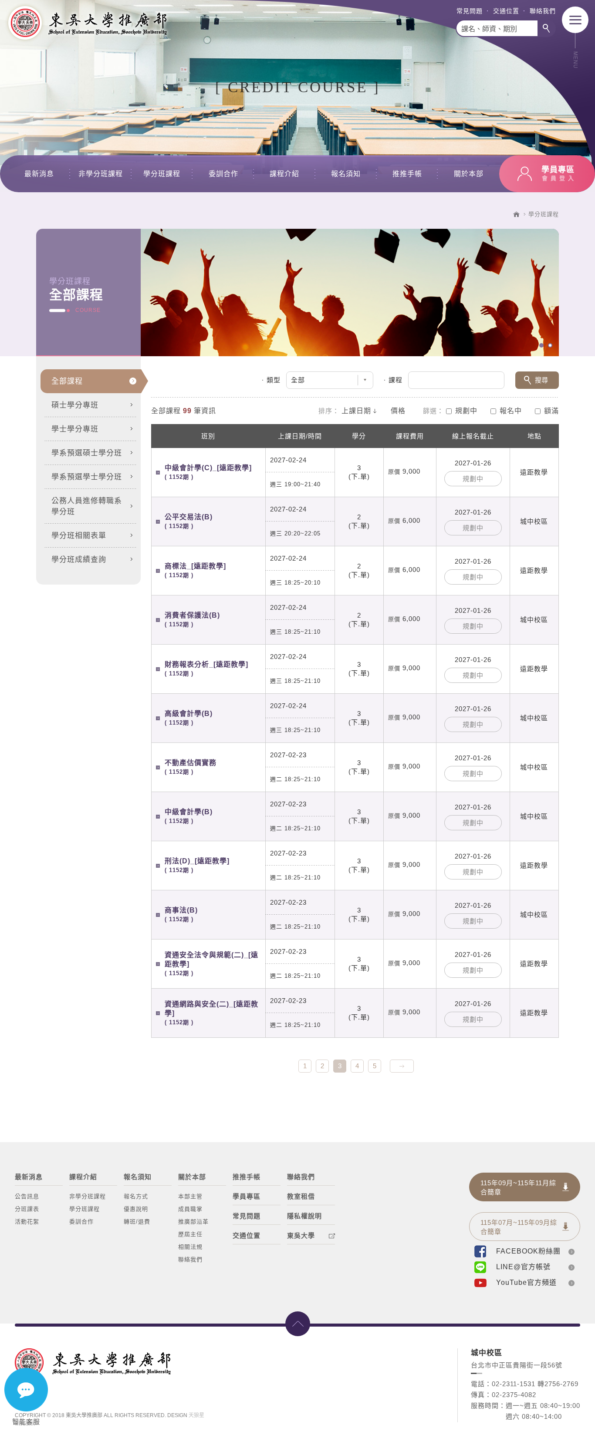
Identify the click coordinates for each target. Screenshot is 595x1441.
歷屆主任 (190, 1234)
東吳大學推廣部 (87, 22)
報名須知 (346, 173)
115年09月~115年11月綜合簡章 (518, 1187)
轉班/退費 (137, 1221)
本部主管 (190, 1196)
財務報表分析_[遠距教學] (206, 669)
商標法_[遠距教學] (195, 570)
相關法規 (190, 1247)
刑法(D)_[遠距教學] (197, 865)
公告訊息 (27, 1196)
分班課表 (27, 1209)
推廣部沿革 (193, 1221)
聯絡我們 (543, 10)
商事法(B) (181, 914)
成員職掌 (190, 1209)
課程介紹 (284, 173)
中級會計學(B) (189, 816)
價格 (398, 411)
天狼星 (196, 1415)
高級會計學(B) (189, 718)
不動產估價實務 (190, 767)
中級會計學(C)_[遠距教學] (208, 472)
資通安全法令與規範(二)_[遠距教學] (211, 963)
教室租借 (301, 1196)
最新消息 (39, 173)
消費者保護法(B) (192, 620)
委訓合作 (223, 173)
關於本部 (468, 173)
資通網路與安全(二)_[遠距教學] (211, 1013)
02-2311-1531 (513, 1384)
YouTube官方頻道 (526, 1282)
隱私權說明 (304, 1216)
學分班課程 (161, 173)
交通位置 (506, 10)
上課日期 (356, 411)
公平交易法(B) (189, 521)
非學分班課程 (100, 173)
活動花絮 (27, 1221)
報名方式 (136, 1196)
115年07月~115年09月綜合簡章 (518, 1227)
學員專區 (246, 1196)
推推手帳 (407, 173)
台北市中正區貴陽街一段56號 (516, 1365)
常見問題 (469, 10)
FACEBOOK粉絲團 (528, 1251)
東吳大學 (301, 1235)
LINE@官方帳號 (523, 1266)
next (402, 1066)
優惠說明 (136, 1209)
